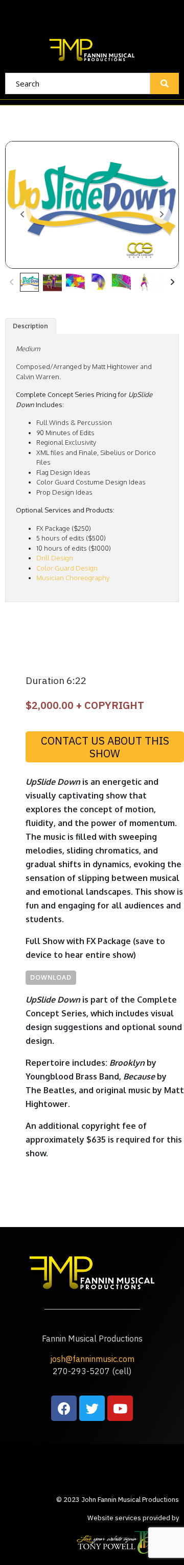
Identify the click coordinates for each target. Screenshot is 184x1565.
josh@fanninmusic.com (92, 1359)
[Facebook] (64, 1408)
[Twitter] (92, 1408)
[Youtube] (120, 1408)
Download (51, 977)
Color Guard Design (67, 568)
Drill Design (54, 558)
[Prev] (11, 282)
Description (30, 326)
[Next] (172, 282)
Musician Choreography (72, 578)
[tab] (30, 326)
